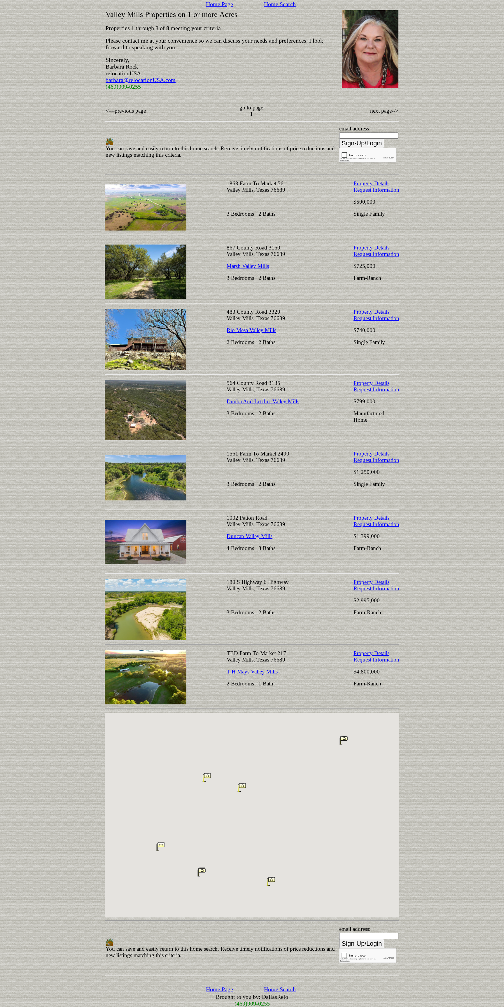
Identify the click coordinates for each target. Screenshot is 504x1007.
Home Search (280, 4)
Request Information (376, 190)
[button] (271, 881)
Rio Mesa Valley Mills (251, 330)
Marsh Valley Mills (248, 266)
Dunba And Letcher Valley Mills (263, 401)
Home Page (219, 4)
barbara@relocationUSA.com (141, 80)
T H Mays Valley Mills (252, 672)
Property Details (371, 183)
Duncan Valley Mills (249, 536)
